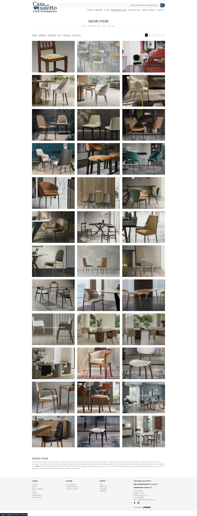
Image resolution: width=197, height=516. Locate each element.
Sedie (104, 26)
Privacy (3, 514)
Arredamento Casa (118, 10)
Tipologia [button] (66, 35)
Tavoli (34, 491)
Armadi (34, 493)
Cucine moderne (72, 487)
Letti (101, 484)
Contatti (160, 10)
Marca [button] (34, 35)
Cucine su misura (72, 489)
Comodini (103, 489)
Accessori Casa (134, 10)
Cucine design (71, 484)
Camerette (103, 487)
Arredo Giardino (148, 10)
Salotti (98, 10)
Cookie (9, 514)
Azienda (90, 10)
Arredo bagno (37, 495)
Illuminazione (37, 497)
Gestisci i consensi (20, 514)
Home (84, 26)
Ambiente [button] (42, 35)
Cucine (106, 10)
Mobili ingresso (37, 489)
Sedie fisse (111, 26)
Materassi (103, 491)
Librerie (34, 484)
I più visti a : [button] (76, 35)
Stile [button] (59, 35)
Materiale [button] (52, 35)
